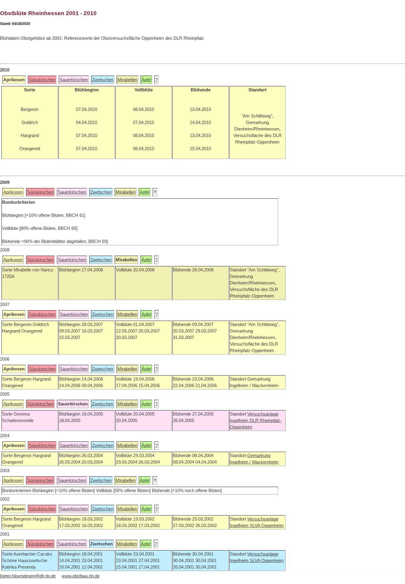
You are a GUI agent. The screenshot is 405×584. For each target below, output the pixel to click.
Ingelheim (240, 420)
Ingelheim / (240, 462)
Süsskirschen (42, 79)
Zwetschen (102, 79)
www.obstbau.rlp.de (81, 576)
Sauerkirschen (74, 79)
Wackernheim (265, 462)
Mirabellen (127, 79)
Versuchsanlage (262, 414)
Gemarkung (258, 455)
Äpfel (146, 79)
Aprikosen (13, 192)
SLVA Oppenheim (267, 525)
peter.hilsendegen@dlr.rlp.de (28, 576)
